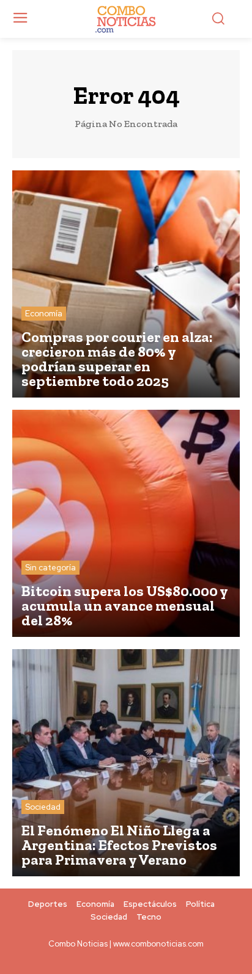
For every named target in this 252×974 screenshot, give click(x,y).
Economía (43, 313)
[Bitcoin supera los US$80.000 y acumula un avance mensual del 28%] (126, 523)
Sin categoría (50, 567)
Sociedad (43, 807)
